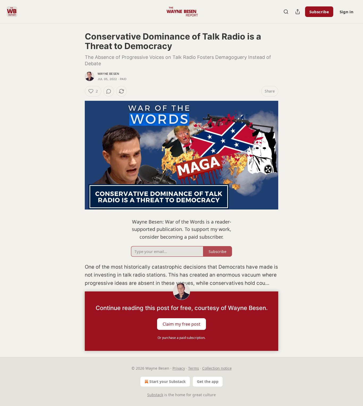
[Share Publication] (297, 11)
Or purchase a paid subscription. (181, 337)
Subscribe (319, 11)
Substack (155, 394)
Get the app (207, 381)
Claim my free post (181, 324)
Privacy (178, 368)
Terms (193, 368)
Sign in (346, 11)
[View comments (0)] (108, 91)
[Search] (286, 11)
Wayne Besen (108, 74)
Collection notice (217, 368)
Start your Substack (167, 381)
